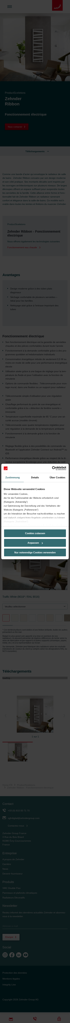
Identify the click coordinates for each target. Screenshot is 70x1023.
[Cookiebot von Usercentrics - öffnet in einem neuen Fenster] (52, 468)
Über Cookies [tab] (57, 477)
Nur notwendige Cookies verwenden (35, 552)
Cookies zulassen (35, 533)
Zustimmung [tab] (12, 477)
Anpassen (33, 542)
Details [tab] (35, 477)
